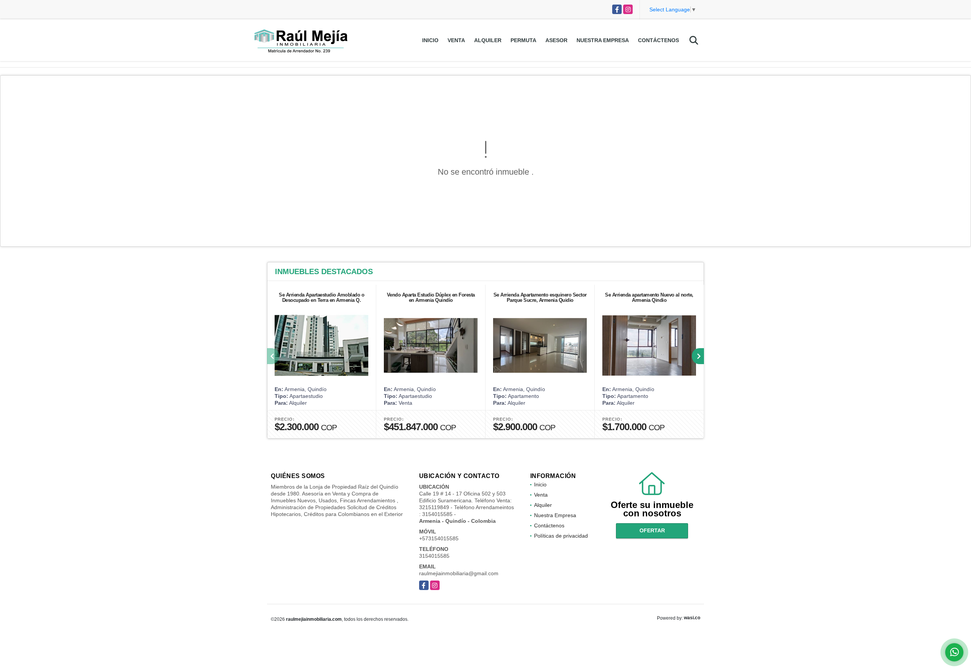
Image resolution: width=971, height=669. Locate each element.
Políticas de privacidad (561, 536)
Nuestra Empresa (603, 40)
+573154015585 (439, 538)
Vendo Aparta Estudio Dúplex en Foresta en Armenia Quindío (431, 297)
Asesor (556, 40)
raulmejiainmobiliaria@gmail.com (458, 573)
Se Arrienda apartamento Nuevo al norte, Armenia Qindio (649, 297)
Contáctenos (658, 40)
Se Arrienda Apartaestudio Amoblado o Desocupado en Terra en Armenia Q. (321, 297)
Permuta (523, 40)
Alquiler (487, 40)
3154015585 (434, 556)
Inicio (430, 40)
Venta (456, 40)
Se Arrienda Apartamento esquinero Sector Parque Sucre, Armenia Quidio (540, 297)
